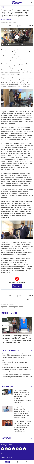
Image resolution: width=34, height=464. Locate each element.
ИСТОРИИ (6, 438)
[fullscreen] (31, 44)
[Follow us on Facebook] (2, 448)
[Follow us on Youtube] (9, 448)
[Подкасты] (24, 448)
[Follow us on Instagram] (13, 448)
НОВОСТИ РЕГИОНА (11, 350)
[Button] (13, 26)
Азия (2, 7)
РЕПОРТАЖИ (7, 386)
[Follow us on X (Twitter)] (6, 448)
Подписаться (17, 286)
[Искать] (26, 462)
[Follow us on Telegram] (17, 448)
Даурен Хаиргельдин (6, 19)
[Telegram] (17, 462)
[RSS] (20, 448)
